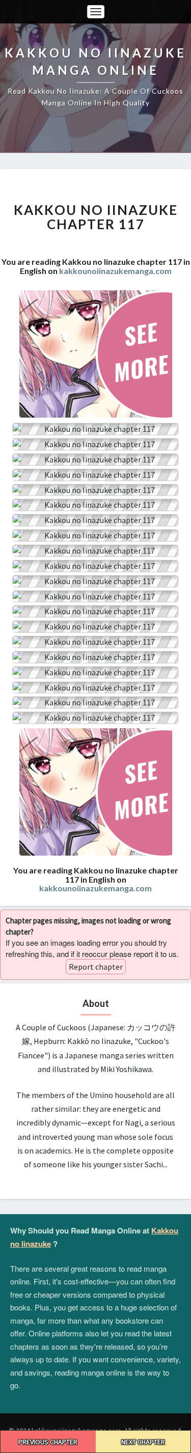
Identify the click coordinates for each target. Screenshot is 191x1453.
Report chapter (96, 967)
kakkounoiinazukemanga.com (115, 271)
